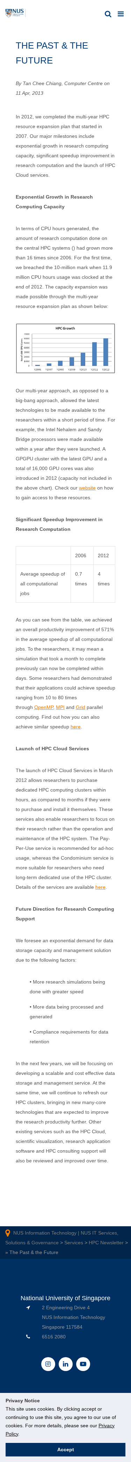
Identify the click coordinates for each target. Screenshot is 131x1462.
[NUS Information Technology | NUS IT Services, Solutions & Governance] (15, 13)
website (87, 488)
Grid (80, 707)
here (76, 726)
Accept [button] (65, 1449)
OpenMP (43, 707)
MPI (60, 707)
